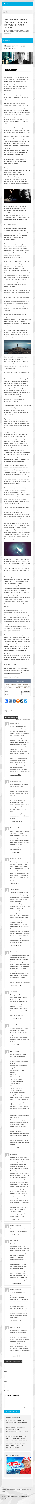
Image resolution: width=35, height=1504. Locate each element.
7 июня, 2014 (14, 1234)
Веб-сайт (6, 1390)
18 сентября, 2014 (16, 1320)
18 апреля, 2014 (15, 985)
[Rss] (6, 12)
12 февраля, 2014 (16, 821)
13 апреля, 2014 (15, 945)
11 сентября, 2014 (16, 1283)
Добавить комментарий (12, 1411)
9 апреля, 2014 (15, 852)
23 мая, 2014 (14, 1044)
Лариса (8, 1427)
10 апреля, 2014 (15, 883)
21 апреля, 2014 (15, 1018)
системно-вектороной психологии (17, 672)
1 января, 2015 (15, 1356)
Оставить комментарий (23, 719)
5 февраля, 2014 (15, 775)
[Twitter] (4, 12)
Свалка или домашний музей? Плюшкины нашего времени (16, 1423)
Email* (6, 1381)
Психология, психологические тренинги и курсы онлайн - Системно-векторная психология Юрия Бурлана (15, 1496)
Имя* (5, 1371)
